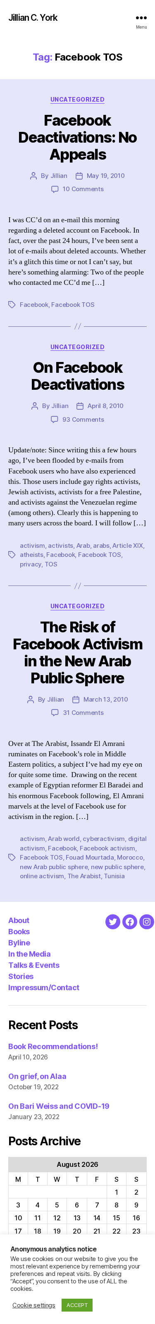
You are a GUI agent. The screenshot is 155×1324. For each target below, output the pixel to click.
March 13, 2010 (105, 699)
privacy (30, 564)
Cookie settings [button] (33, 1305)
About (18, 920)
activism (32, 545)
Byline (19, 942)
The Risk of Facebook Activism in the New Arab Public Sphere (78, 652)
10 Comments (83, 189)
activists (60, 545)
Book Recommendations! (53, 1046)
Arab (83, 545)
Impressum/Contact (43, 987)
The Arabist (84, 876)
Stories (20, 976)
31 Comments (83, 713)
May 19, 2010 (106, 176)
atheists (31, 555)
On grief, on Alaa (37, 1076)
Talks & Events (33, 965)
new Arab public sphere (54, 867)
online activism (42, 876)
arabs (101, 545)
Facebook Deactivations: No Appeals (77, 137)
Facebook (34, 305)
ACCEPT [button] (77, 1305)
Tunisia (114, 876)
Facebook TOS (72, 305)
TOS (51, 564)
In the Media (29, 954)
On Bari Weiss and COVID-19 (59, 1106)
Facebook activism (107, 848)
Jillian (58, 176)
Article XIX (127, 545)
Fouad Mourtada (90, 857)
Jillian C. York (32, 17)
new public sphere (117, 867)
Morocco (130, 857)
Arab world (63, 839)
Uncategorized (77, 99)
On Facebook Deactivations (77, 376)
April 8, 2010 (106, 406)
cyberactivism (104, 839)
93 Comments (83, 419)
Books (19, 931)
